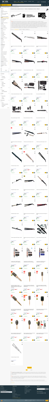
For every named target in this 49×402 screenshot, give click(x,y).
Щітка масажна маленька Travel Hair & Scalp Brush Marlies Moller (41, 309)
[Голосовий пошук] (43, 5)
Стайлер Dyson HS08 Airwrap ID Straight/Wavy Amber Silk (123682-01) (29, 261)
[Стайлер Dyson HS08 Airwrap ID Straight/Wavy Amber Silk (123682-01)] (29, 253)
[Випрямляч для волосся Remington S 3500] (29, 181)
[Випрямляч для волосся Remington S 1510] (17, 61)
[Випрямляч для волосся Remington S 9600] (42, 205)
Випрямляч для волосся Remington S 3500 (29, 190)
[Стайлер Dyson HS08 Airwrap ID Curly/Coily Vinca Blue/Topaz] (42, 253)
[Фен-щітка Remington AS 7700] (42, 85)
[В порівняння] (22, 33)
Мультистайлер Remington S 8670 (41, 237)
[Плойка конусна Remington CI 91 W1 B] (42, 181)
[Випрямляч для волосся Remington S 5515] (17, 37)
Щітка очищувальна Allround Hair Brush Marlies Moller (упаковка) (42, 333)
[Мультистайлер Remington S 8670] (42, 229)
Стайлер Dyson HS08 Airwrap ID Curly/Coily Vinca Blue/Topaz (40, 261)
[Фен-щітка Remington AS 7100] (42, 109)
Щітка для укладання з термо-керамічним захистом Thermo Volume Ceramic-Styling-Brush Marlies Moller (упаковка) (16, 286)
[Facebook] (37, 393)
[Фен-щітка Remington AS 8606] (29, 85)
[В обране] (22, 32)
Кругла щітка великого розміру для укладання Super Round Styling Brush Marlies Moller (29, 286)
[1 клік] (21, 53)
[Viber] (45, 393)
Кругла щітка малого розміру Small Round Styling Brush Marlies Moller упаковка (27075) (29, 310)
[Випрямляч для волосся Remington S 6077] (42, 37)
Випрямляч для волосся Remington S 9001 (29, 46)
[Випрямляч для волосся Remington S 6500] (29, 205)
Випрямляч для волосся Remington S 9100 (29, 166)
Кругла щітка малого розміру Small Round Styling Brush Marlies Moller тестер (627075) (16, 310)
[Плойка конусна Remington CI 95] (29, 133)
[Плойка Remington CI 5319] (17, 181)
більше (8, 107)
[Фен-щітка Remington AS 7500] (17, 109)
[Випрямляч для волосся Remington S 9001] (29, 37)
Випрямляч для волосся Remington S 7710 (16, 142)
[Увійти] (45, 5)
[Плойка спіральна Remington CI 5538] (17, 229)
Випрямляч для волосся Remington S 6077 (41, 46)
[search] (40, 5)
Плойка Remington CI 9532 (15, 165)
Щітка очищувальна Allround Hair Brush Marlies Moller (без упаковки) (29, 333)
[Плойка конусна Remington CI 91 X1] (42, 133)
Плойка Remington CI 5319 (15, 189)
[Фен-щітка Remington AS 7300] (29, 109)
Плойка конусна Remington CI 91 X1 (41, 141)
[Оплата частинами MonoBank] (29, 15)
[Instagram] (39, 393)
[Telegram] (42, 393)
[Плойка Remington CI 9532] (17, 157)
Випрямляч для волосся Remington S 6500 (29, 214)
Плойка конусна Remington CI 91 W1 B (41, 189)
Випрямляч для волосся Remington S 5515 (16, 46)
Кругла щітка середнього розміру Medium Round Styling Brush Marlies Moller (41, 286)
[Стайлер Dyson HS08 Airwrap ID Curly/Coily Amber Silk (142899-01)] (17, 253)
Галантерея (27, 387)
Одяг (26, 388)
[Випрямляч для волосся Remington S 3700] (42, 157)
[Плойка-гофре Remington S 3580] (29, 61)
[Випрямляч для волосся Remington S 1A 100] (29, 229)
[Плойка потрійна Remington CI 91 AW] (17, 85)
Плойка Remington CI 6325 (15, 213)
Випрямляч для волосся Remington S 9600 (41, 214)
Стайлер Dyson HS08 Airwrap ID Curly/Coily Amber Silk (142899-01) (15, 261)
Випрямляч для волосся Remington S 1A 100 (29, 237)
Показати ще (29, 367)
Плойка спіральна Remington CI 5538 (16, 237)
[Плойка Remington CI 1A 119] (42, 61)
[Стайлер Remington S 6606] (17, 348)
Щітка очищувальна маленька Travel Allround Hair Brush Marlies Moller (16, 333)
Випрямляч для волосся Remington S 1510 (16, 70)
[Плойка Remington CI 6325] (17, 205)
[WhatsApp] (43, 393)
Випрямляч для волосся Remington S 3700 (41, 166)
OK (46, 400)
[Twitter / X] (40, 393)
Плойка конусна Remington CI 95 (28, 141)
